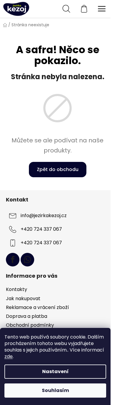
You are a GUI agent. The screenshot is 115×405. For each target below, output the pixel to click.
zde (8, 356)
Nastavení (55, 371)
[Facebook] (12, 259)
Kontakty (16, 289)
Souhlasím (55, 390)
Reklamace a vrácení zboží (37, 307)
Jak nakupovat (23, 298)
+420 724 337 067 (41, 229)
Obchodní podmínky (30, 325)
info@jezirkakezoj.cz (44, 215)
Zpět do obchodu (57, 169)
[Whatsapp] (27, 259)
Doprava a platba (26, 316)
